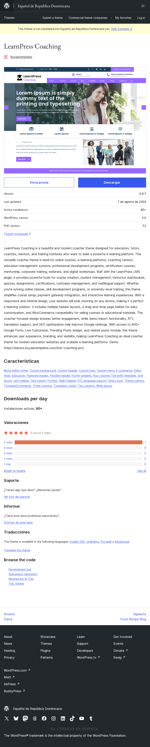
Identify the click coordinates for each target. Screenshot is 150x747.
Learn (81, 637)
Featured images (37, 375)
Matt (9, 677)
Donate (120, 651)
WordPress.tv (88, 657)
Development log (20, 569)
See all (141, 470)
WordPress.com (17, 670)
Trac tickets (16, 583)
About (8, 637)
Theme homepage (16, 233)
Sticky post (115, 380)
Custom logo (87, 370)
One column (38, 380)
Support (82, 644)
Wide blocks (104, 385)
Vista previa (39, 182)
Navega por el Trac (21, 578)
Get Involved (122, 637)
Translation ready (65, 385)
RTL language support (92, 380)
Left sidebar (21, 380)
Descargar (112, 182)
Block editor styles (16, 370)
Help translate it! (121, 29)
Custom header (67, 370)
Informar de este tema (18, 522)
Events (118, 644)
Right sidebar (67, 380)
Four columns (101, 375)
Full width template (124, 375)
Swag (119, 657)
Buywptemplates (21, 56)
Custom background (43, 370)
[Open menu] (144, 6)
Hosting (9, 651)
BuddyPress (14, 691)
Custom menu (105, 370)
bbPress (12, 684)
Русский (106, 541)
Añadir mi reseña (14, 470)
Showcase (47, 637)
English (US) (77, 541)
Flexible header (60, 375)
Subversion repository (23, 574)
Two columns (86, 385)
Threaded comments (17, 385)
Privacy (9, 657)
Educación (18, 375)
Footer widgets (81, 375)
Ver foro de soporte (17, 496)
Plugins (45, 651)
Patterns (46, 657)
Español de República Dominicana (37, 709)
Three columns (42, 385)
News (8, 644)
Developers (85, 651)
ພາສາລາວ (93, 541)
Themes (9, 17)
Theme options (134, 380)
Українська (122, 541)
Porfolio (52, 380)
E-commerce (124, 370)
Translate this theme (17, 550)
